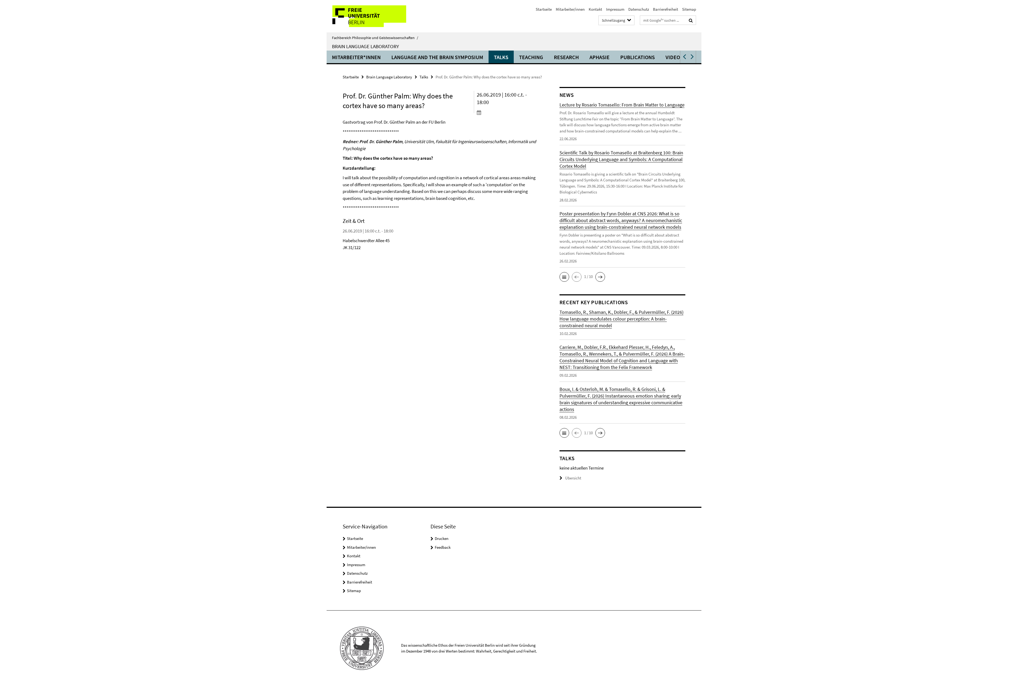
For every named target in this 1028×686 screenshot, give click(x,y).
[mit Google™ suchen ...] (691, 20)
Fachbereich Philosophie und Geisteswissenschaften (375, 38)
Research (566, 57)
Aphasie (599, 57)
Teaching (531, 57)
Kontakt (595, 9)
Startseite (544, 9)
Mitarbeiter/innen (570, 9)
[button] (684, 57)
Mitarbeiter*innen (356, 57)
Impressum (615, 9)
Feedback (443, 547)
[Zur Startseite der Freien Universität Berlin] (371, 16)
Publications (637, 57)
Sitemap (689, 9)
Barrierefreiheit (665, 9)
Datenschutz (638, 9)
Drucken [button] (441, 538)
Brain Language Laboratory (365, 46)
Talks (501, 57)
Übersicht (573, 478)
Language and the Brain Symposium (437, 57)
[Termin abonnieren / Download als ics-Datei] (508, 112)
